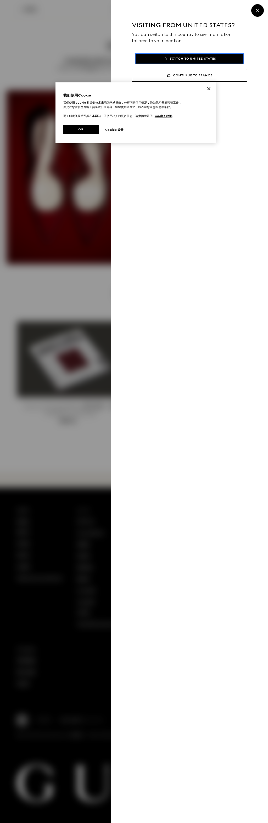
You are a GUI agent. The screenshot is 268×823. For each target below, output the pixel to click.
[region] (135, 113)
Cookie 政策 (163, 116)
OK (80, 129)
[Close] (257, 10)
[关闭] (209, 88)
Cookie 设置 (114, 130)
